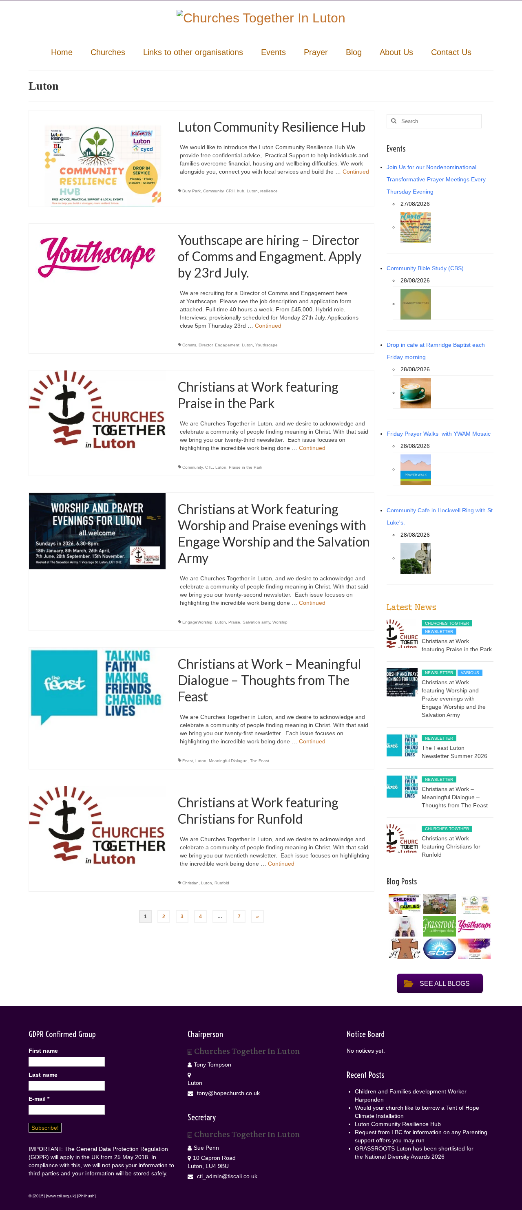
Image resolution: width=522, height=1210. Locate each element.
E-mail (39, 1098)
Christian (190, 883)
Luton (252, 191)
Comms (189, 345)
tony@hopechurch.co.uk (227, 1093)
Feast (187, 760)
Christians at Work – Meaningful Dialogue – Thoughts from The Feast (455, 797)
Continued (356, 171)
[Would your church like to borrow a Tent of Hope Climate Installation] (438, 904)
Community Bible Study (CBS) (425, 268)
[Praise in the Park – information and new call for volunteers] (473, 949)
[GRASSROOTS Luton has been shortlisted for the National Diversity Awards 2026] (438, 926)
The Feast (259, 760)
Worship (280, 622)
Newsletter (439, 631)
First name (43, 1050)
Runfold (222, 883)
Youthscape (266, 345)
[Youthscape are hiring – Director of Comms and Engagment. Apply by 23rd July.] (97, 257)
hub (240, 191)
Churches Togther (447, 623)
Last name (43, 1074)
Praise (234, 622)
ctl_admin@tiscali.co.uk (226, 1176)
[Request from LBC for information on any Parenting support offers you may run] (404, 926)
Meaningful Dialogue (228, 760)
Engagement (227, 345)
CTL (209, 467)
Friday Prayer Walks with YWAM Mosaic (439, 433)
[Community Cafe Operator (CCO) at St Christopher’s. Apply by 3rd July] (404, 949)
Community (213, 191)
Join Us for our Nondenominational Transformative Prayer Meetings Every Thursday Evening (436, 179)
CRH (230, 191)
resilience (269, 191)
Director (205, 345)
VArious (470, 672)
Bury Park (191, 191)
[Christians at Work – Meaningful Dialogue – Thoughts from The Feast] (97, 693)
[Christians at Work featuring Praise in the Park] (97, 410)
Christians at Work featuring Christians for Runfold (451, 846)
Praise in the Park (245, 467)
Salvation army (256, 622)
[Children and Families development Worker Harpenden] (404, 904)
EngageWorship (197, 622)
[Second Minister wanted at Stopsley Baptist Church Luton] (438, 949)
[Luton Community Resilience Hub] (97, 157)
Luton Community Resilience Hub (398, 1124)
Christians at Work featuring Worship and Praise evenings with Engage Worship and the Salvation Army (454, 698)
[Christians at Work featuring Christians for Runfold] (97, 826)
